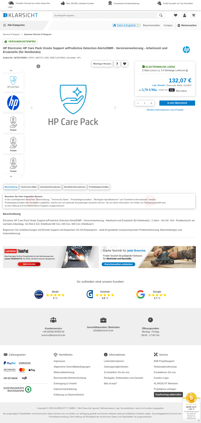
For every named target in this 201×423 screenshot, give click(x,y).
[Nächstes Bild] (11, 176)
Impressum (59, 361)
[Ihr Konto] (184, 15)
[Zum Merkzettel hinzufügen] (125, 64)
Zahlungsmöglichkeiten (116, 366)
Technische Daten (29, 187)
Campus (168, 25)
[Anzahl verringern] (138, 103)
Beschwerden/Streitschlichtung (70, 378)
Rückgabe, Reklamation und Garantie (123, 378)
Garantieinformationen (50, 187)
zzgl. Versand (158, 85)
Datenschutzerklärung (65, 389)
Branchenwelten (152, 25)
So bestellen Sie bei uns (116, 372)
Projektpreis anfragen (165, 389)
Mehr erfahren (181, 91)
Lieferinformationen (114, 361)
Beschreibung (11, 187)
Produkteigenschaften (99, 187)
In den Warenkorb (177, 103)
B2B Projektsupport (164, 361)
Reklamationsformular (165, 366)
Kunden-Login (161, 378)
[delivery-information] (187, 70)
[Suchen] (161, 15)
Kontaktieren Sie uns (165, 372)
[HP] (186, 49)
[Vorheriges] (31, 107)
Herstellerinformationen (74, 187)
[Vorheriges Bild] (11, 70)
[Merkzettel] (175, 15)
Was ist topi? (110, 383)
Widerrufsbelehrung (64, 372)
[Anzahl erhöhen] (151, 103)
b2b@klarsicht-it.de (103, 330)
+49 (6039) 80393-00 (53, 331)
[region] (63, 124)
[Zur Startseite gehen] (20, 14)
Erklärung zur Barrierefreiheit (69, 394)
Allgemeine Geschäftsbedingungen (72, 366)
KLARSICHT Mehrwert (166, 383)
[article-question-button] (117, 64)
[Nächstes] (115, 107)
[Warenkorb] (193, 15)
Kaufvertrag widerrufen (168, 394)
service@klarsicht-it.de (53, 335)
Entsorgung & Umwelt (65, 383)
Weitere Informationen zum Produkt (165, 110)
